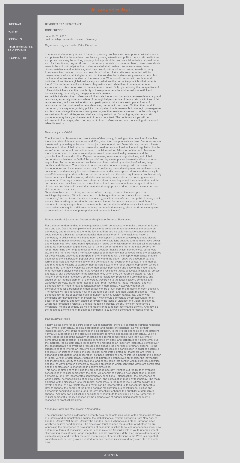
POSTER (13, 31)
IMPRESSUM (110, 455)
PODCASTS (15, 39)
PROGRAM (14, 24)
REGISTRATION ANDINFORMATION (20, 48)
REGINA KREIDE (18, 57)
